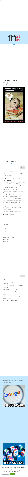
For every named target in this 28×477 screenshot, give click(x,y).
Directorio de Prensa (7, 221)
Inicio (4, 216)
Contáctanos (5, 241)
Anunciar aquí (6, 239)
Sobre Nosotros (6, 219)
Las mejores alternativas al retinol (10, 202)
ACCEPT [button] (12, 473)
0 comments (20, 84)
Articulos (5, 235)
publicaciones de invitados (8, 237)
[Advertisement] (14, 16)
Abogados (6, 224)
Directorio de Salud (7, 223)
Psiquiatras (6, 230)
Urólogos (6, 228)
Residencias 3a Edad (8, 233)
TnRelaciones (7, 84)
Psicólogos (6, 226)
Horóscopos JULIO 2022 (8, 211)
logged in (11, 163)
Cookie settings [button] (5, 474)
